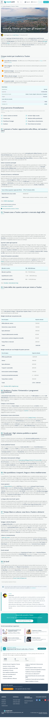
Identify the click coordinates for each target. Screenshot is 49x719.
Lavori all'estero (16, 703)
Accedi (40, 2)
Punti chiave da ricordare (33, 124)
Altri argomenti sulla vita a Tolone (22, 688)
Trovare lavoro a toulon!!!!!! (7, 206)
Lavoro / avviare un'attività (9, 115)
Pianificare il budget (7, 121)
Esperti (25, 702)
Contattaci (4, 699)
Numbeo (6, 283)
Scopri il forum (42, 648)
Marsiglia (45, 41)
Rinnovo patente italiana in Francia (33, 667)
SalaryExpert (10, 201)
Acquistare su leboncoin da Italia (10, 668)
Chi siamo (4, 703)
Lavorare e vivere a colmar (9, 666)
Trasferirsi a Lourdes (7, 676)
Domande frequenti (28, 700)
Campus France (32, 417)
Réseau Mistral (8, 486)
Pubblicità (4, 701)
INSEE (5, 201)
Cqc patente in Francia (8, 670)
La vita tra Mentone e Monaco (10, 678)
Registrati (46, 2)
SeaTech (26, 410)
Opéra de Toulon (6, 537)
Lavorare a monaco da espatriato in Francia (35, 669)
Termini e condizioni (43, 713)
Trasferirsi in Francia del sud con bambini (34, 679)
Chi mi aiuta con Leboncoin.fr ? (32, 673)
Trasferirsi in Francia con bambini (33, 671)
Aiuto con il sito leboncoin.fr (9, 674)
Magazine (28, 2)
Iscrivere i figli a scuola (33, 115)
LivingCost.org (14, 386)
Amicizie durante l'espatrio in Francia (11, 664)
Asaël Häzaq (15, 35)
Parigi (41, 60)
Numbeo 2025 (7, 386)
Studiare (4, 124)
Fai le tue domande (8, 688)
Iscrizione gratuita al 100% (24, 620)
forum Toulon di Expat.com (19, 578)
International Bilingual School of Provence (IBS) (30, 460)
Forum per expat (16, 699)
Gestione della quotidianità (34, 118)
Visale (2, 261)
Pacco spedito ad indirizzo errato (10, 672)
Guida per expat (16, 701)
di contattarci (33, 588)
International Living (13, 283)
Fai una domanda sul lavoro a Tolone (10, 208)
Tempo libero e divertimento (34, 121)
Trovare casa (5, 118)
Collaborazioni (5, 705)
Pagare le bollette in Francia (31, 681)
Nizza (8, 43)
